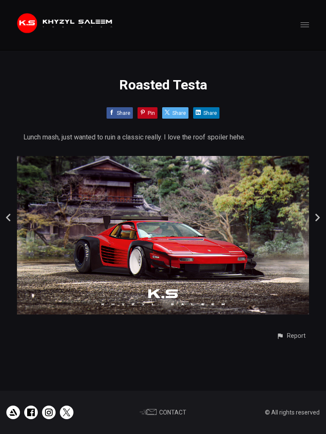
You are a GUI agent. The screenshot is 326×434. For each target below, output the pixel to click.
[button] (291, 336)
